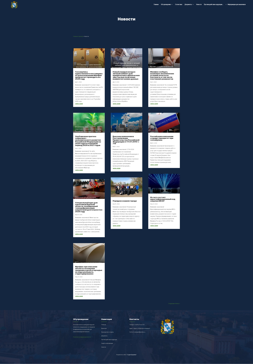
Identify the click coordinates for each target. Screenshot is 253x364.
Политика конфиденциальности (82, 337)
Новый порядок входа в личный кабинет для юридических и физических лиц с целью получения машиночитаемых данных (126, 75)
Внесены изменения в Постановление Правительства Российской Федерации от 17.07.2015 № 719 (126, 140)
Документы (188, 4)
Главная (156, 4)
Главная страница (78, 36)
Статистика (178, 4)
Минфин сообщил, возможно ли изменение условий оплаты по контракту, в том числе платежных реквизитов (162, 75)
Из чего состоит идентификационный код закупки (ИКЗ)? (162, 199)
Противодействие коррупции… (213, 4)
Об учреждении (166, 4)
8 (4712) (139, 324)
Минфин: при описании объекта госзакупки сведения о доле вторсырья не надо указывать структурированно (88, 270)
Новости (199, 4)
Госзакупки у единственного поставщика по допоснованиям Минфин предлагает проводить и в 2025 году (88, 75)
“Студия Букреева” (131, 355)
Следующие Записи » (174, 303)
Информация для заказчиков (237, 4)
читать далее (79, 104)
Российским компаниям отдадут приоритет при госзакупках (161, 138)
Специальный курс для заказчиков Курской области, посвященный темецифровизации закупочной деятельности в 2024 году (88, 207)
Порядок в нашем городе (125, 201)
